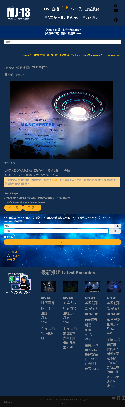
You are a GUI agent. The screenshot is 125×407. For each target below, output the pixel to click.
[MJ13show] (17, 12)
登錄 (62, 242)
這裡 (54, 179)
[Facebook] (116, 20)
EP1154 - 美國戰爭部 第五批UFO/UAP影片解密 (114, 308)
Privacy (8, 402)
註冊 (10, 259)
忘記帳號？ (13, 255)
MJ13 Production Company (64, 399)
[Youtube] (116, 10)
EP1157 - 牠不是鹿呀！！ (48, 303)
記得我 (11, 237)
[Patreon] (115, 6)
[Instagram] (115, 15)
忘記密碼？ (13, 252)
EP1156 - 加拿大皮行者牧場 (70, 303)
